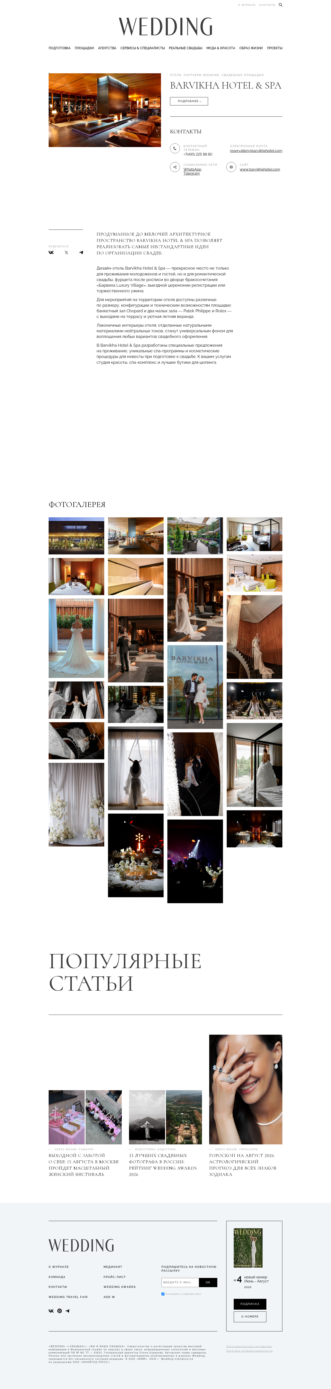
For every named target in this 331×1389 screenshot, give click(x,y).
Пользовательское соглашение (249, 1346)
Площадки (84, 48)
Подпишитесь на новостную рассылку (189, 1268)
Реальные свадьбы (185, 48)
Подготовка (59, 48)
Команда (57, 1277)
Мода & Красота (220, 48)
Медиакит (113, 1266)
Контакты (267, 5)
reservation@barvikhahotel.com (256, 151)
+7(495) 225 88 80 (198, 154)
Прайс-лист (115, 1277)
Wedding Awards (120, 1287)
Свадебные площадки (243, 75)
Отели (175, 75)
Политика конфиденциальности (249, 1351)
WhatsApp (192, 169)
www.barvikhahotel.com (260, 169)
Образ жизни (251, 48)
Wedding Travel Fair (68, 1297)
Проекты (274, 48)
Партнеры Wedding (202, 75)
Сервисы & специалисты (142, 48)
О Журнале (59, 1266)
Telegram (192, 173)
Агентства (107, 48)
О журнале (247, 5)
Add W (109, 1297)
